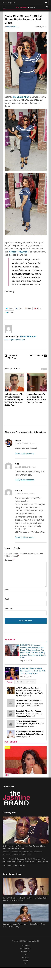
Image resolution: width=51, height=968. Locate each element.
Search (25, 956)
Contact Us (25, 947)
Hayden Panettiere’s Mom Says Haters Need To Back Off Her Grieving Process (36, 398)
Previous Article (12, 356)
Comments (30, 682)
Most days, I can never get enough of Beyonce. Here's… (29, 703)
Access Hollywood (18, 251)
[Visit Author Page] (8, 329)
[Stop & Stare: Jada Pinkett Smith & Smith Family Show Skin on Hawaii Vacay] (26, 908)
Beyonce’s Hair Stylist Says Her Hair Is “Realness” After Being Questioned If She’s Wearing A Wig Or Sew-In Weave (25, 855)
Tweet (10, 308)
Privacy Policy (25, 944)
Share (10, 312)
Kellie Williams (13, 26)
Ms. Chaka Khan (21, 96)
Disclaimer (26, 941)
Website (8, 608)
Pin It (39, 308)
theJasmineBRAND (31, 936)
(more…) (29, 692)
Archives (25, 953)
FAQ (25, 950)
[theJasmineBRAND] (25, 7)
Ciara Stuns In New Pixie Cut (14, 861)
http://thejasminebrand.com (15, 339)
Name (7, 589)
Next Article (36, 355)
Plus (29, 308)
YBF (17, 463)
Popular (9, 682)
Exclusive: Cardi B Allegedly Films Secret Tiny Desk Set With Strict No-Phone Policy (32, 671)
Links (26, 959)
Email (7, 599)
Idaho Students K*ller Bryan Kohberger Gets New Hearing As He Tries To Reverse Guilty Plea (14, 399)
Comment (9, 560)
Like (20, 308)
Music (7, 747)
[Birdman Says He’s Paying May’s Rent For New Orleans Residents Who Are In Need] (26, 825)
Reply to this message (24, 453)
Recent (19, 682)
